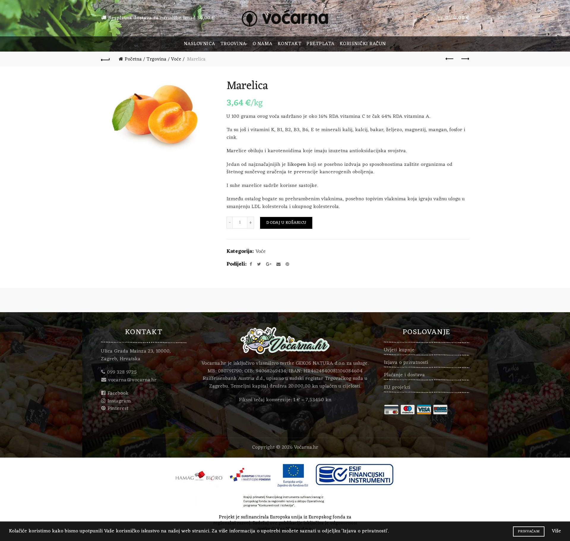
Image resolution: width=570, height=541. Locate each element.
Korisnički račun (363, 44)
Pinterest (117, 408)
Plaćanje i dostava (404, 375)
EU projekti (397, 387)
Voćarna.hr (306, 447)
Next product (464, 59)
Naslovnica (199, 44)
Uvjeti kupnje (399, 350)
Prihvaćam (529, 531)
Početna (133, 59)
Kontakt (290, 44)
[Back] (105, 59)
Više (556, 531)
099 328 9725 (122, 372)
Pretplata (320, 44)
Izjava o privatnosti (406, 362)
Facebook (118, 393)
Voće (176, 59)
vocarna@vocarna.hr (132, 380)
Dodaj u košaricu (286, 222)
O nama (263, 44)
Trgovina (233, 44)
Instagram (119, 401)
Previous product (449, 59)
